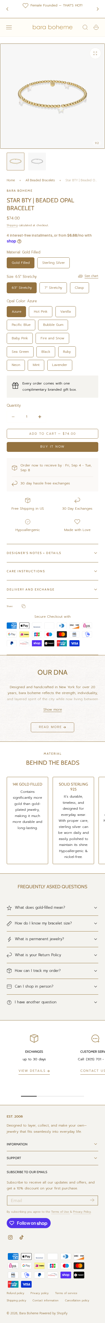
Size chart (91, 276)
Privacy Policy (82, 1212)
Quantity (14, 405)
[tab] (15, 161)
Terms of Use (60, 1212)
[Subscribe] (92, 1200)
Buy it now (52, 446)
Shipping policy (16, 1300)
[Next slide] (97, 9)
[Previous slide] (7, 9)
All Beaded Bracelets (40, 180)
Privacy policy (40, 1293)
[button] (9, 27)
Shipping (12, 225)
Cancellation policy (77, 1300)
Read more (50, 727)
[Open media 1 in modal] (95, 53)
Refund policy (15, 1293)
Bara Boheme (28, 1313)
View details (32, 1070)
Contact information (45, 1300)
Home (11, 180)
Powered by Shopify (53, 1313)
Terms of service (66, 1293)
